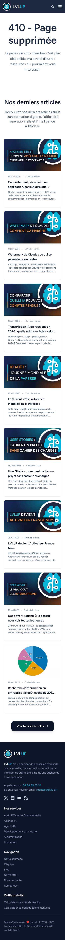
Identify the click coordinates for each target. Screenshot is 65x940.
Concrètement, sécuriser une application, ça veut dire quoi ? (29, 184)
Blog (6, 869)
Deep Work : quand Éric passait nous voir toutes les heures (29, 618)
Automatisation (13, 836)
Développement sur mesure (20, 831)
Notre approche (13, 858)
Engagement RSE (13, 926)
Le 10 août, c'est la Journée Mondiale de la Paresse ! (26, 401)
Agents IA (10, 826)
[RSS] (26, 798)
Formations (10, 842)
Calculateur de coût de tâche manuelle (27, 907)
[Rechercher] (53, 6)
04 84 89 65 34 (32, 785)
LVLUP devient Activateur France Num (31, 546)
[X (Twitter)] (6, 798)
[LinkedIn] (13, 798)
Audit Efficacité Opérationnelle (22, 815)
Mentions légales (32, 926)
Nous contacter (13, 880)
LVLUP (37, 922)
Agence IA (10, 820)
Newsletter (10, 874)
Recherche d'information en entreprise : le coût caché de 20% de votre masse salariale (30, 690)
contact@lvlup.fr (47, 789)
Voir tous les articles (30, 726)
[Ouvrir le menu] (60, 6)
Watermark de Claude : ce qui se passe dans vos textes (30, 257)
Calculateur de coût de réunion (22, 902)
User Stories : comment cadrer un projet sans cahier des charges (31, 473)
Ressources (11, 885)
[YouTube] (19, 798)
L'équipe (9, 864)
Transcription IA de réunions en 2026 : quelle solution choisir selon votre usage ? (31, 329)
